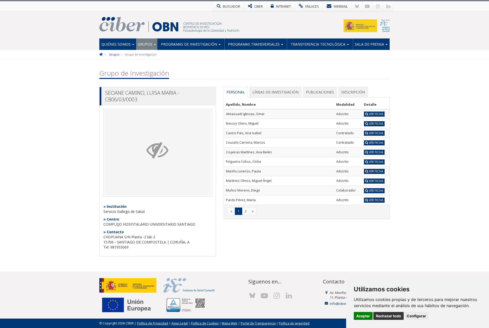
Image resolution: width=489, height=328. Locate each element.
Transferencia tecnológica (318, 44)
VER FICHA (375, 114)
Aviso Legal (179, 323)
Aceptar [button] (363, 316)
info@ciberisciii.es (344, 303)
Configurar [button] (416, 316)
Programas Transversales (254, 44)
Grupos (145, 44)
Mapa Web (229, 323)
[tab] (236, 92)
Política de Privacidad (152, 323)
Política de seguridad (294, 323)
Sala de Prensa (370, 44)
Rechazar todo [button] (388, 316)
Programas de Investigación (189, 44)
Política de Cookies (205, 323)
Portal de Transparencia (258, 323)
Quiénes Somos (116, 44)
